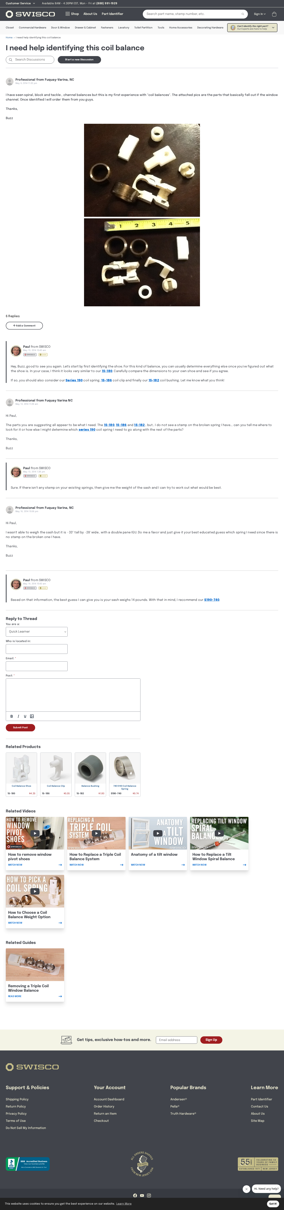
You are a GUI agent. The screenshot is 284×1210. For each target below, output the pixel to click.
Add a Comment (25, 326)
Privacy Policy (16, 1113)
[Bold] (11, 716)
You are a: (13, 624)
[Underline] (25, 716)
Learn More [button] (124, 1203)
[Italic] (18, 716)
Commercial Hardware (32, 27)
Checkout (101, 1121)
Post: (9, 675)
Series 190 (73, 380)
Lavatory (123, 27)
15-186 (106, 380)
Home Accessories (180, 27)
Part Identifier (261, 1099)
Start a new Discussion (79, 60)
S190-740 (211, 600)
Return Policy (16, 1106)
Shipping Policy (17, 1099)
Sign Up (211, 1040)
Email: (10, 658)
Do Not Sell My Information (26, 1128)
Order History (104, 1106)
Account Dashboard (109, 1099)
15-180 (107, 371)
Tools (161, 27)
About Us (258, 1113)
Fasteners (107, 27)
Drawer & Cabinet (85, 27)
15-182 (154, 380)
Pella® (174, 1106)
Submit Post (20, 728)
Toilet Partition (143, 27)
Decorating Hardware (210, 27)
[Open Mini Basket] (275, 14)
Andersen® (178, 1099)
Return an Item (105, 1113)
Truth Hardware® (183, 1113)
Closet (10, 27)
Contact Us (259, 1106)
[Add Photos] (32, 716)
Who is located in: (18, 641)
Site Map (257, 1121)
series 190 (87, 429)
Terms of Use (16, 1121)
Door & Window (60, 27)
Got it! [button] (273, 1204)
